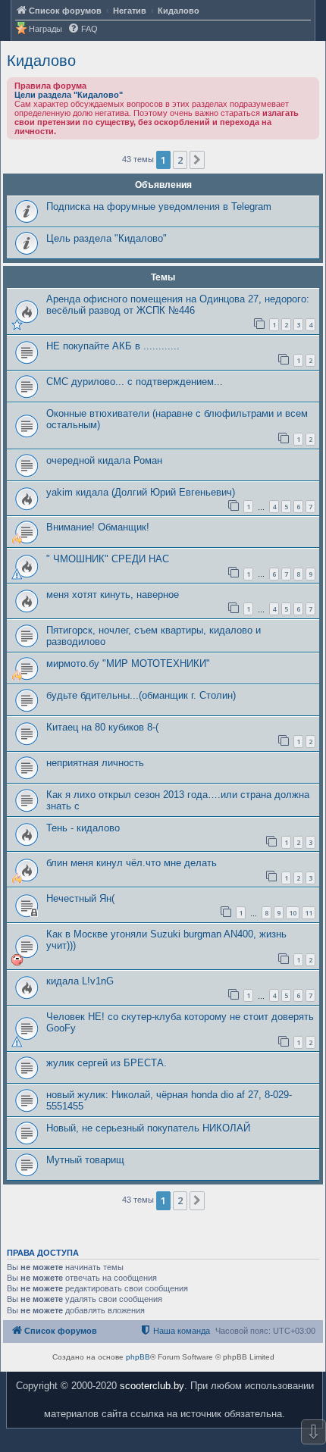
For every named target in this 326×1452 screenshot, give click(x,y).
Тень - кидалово (83, 828)
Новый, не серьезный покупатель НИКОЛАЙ (148, 1128)
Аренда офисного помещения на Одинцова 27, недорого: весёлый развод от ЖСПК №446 (177, 304)
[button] (197, 160)
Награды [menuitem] (45, 28)
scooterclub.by (152, 1385)
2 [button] (180, 160)
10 (292, 913)
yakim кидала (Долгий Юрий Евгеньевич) (140, 492)
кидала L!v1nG (80, 981)
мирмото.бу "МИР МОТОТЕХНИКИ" (128, 663)
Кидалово (41, 60)
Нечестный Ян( (80, 898)
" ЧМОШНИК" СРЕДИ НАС (107, 559)
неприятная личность (95, 762)
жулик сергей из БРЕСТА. (106, 1063)
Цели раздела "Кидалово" (68, 94)
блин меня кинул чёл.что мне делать (131, 862)
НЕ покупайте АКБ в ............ (113, 346)
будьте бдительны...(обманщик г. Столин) (141, 695)
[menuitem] (82, 29)
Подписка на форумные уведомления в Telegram (158, 206)
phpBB (138, 1357)
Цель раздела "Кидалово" (106, 238)
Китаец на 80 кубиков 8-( (102, 727)
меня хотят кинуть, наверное (112, 594)
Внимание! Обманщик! (97, 527)
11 (308, 913)
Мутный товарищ (85, 1160)
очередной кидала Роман (104, 460)
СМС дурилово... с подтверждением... (134, 381)
